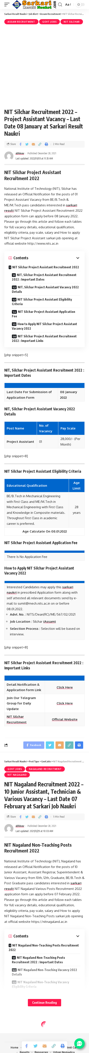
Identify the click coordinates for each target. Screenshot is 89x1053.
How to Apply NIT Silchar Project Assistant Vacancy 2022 (44, 326)
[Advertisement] (44, 66)
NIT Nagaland (17, 775)
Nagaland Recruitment (45, 769)
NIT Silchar (72, 21)
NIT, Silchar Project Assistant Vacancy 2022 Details (45, 289)
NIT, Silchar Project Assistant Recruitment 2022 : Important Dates (44, 277)
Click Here (65, 703)
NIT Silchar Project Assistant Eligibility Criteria (42, 302)
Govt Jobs (49, 21)
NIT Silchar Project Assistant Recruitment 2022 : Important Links (44, 338)
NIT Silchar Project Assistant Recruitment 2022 (45, 267)
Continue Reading (44, 1002)
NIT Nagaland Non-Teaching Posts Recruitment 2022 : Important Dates (38, 960)
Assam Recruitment (21, 21)
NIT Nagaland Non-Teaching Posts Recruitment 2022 (44, 947)
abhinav (20, 153)
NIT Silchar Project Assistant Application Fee (43, 314)
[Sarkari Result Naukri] (34, 4)
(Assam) (49, 621)
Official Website (65, 719)
